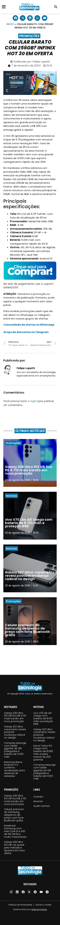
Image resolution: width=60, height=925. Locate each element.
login (33, 401)
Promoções (29, 36)
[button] (55, 7)
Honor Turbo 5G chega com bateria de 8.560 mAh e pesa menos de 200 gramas (43, 752)
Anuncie (38, 801)
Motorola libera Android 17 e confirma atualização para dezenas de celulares (14, 769)
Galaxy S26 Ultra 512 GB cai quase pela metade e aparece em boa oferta (14, 847)
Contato (38, 796)
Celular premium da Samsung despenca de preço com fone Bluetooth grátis (14, 815)
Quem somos (41, 806)
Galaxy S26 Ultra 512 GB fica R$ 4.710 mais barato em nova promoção (15, 717)
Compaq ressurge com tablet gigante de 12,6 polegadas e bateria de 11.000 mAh (15, 749)
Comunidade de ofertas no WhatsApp (28, 324)
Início (10, 24)
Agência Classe (39, 909)
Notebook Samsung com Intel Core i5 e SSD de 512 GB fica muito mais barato (15, 831)
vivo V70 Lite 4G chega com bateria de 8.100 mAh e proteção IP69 (43, 718)
